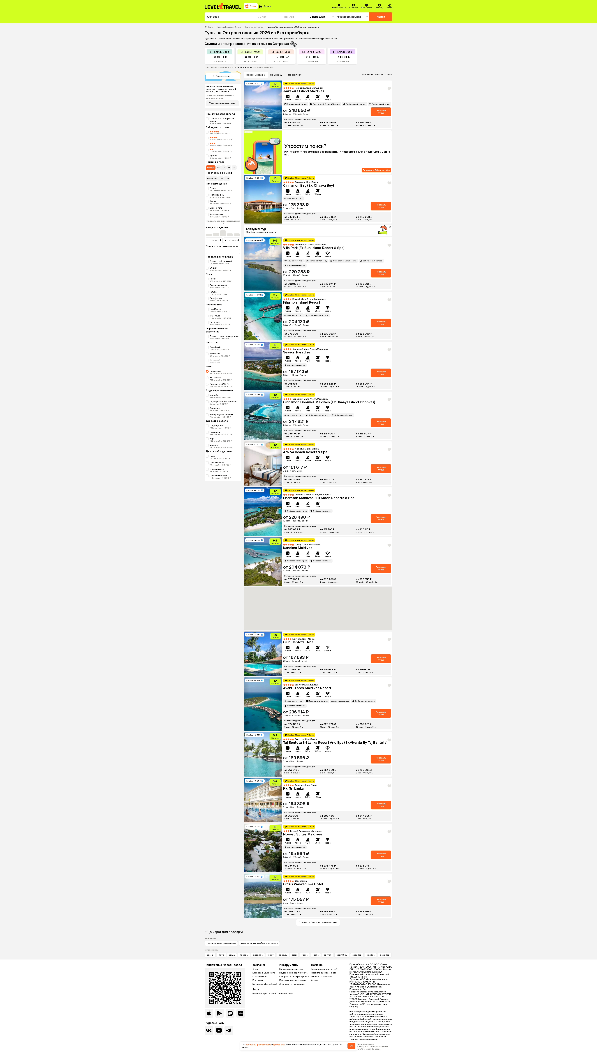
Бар (212, 438)
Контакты (257, 980)
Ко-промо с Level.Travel (264, 984)
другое (213, 155)
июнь (305, 955)
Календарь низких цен (291, 969)
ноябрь (371, 955)
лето (221, 955)
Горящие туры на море (264, 993)
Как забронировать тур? (324, 969)
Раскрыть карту (224, 76)
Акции (314, 980)
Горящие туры (285, 993)
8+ (228, 167)
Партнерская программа (292, 980)
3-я (227, 178)
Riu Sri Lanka (293, 788)
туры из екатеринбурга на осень (259, 943)
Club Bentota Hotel (298, 642)
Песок (213, 278)
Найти (381, 16)
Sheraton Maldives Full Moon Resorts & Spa (318, 498)
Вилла (213, 201)
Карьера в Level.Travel (263, 972)
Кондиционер (217, 425)
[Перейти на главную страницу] (223, 6)
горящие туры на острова (221, 943)
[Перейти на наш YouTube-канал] (219, 1030)
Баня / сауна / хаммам (221, 414)
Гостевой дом (217, 195)
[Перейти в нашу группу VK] (209, 1030)
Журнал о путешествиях (292, 984)
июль (316, 955)
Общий (213, 268)
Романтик (215, 353)
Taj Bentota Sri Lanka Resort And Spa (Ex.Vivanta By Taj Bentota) (335, 742)
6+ (218, 167)
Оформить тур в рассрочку (294, 976)
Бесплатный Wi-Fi (219, 384)
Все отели (215, 371)
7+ (223, 167)
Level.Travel (215, 309)
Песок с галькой (218, 285)
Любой (210, 167)
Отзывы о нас (259, 976)
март (271, 955)
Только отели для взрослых (224, 336)
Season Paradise (296, 352)
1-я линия (212, 178)
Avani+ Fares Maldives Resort (307, 688)
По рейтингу (294, 75)
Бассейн (214, 395)
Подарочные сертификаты (293, 972)
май (294, 955)
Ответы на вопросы (321, 976)
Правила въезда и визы (323, 972)
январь (244, 955)
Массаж (214, 445)
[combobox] (230, 16)
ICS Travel (215, 315)
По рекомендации (255, 75)
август (327, 955)
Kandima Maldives (297, 548)
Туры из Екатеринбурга (229, 27)
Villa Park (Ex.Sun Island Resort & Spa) (314, 248)
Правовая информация (361, 1044)
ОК (351, 1046)
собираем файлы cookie (258, 1044)
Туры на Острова (254, 27)
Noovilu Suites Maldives (302, 834)
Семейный (215, 347)
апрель (283, 955)
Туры (210, 27)
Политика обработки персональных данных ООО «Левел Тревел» (368, 1047)
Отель (213, 188)
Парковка (215, 432)
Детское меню (217, 462)
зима (232, 955)
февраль (258, 955)
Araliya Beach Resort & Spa (305, 452)
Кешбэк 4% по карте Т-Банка (222, 119)
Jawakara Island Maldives (303, 91)
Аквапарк (215, 408)
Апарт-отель (217, 214)
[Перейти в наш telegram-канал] (228, 1030)
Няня (212, 456)
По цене (274, 75)
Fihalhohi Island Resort (301, 302)
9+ (234, 167)
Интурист (215, 322)
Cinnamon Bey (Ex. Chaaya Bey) (308, 185)
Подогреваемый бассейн (223, 401)
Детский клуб (217, 469)
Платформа (216, 298)
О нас (255, 969)
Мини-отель (216, 208)
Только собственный (221, 261)
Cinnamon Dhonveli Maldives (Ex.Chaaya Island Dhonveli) (329, 402)
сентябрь (341, 955)
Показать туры (381, 111)
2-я (221, 178)
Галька (213, 292)
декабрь (384, 955)
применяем (279, 1044)
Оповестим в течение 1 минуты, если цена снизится (220, 96)
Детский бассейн (219, 475)
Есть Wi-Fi (215, 377)
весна (210, 955)
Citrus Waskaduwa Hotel (303, 884)
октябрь (356, 955)
